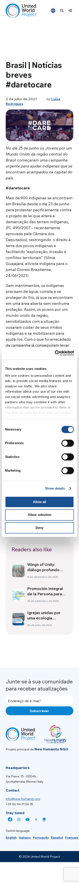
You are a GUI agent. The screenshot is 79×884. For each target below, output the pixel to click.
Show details (55, 488)
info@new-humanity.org (23, 799)
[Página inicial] (21, 11)
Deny (39, 528)
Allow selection (39, 515)
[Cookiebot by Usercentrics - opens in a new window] (56, 353)
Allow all (39, 502)
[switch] (67, 443)
